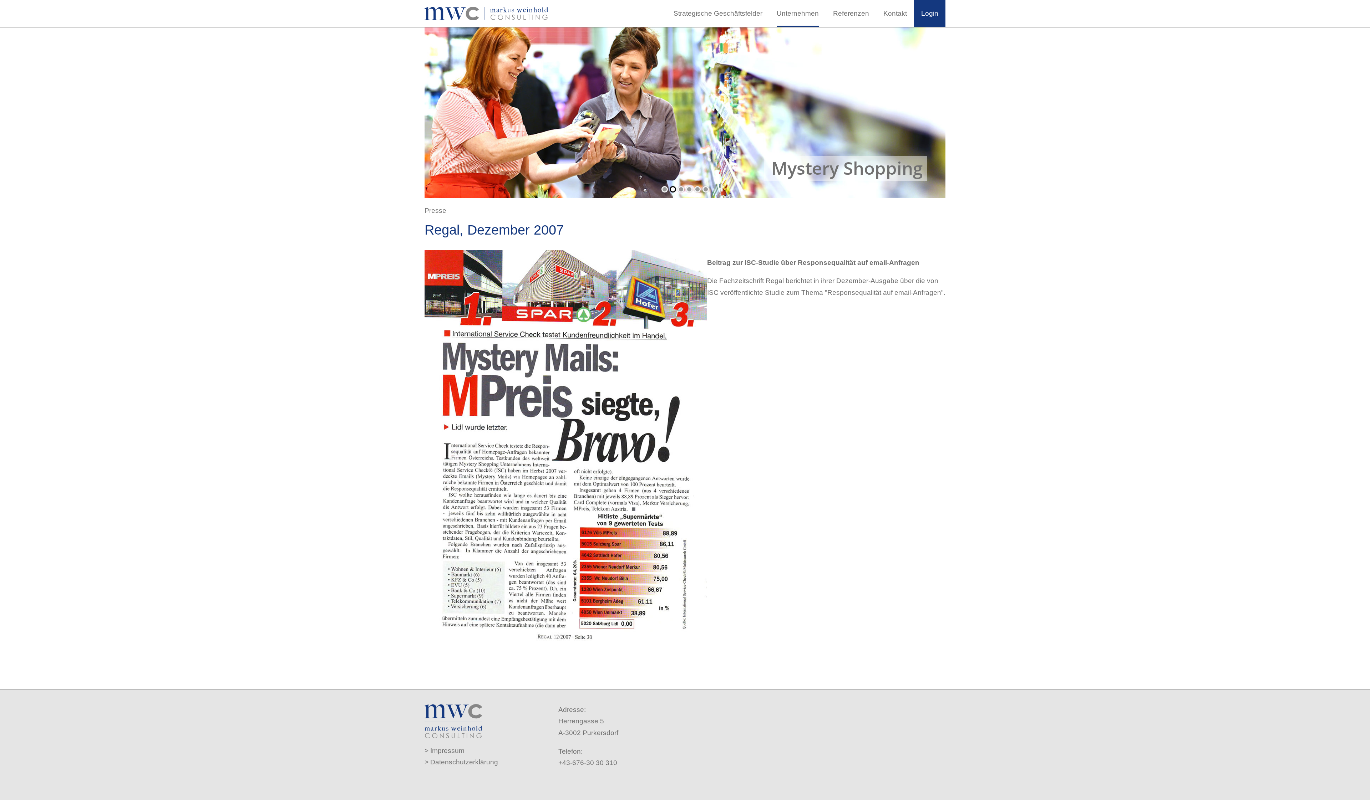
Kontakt (895, 13)
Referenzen (851, 13)
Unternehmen (798, 13)
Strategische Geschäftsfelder (718, 13)
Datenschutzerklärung (464, 762)
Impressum (447, 750)
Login (929, 13)
